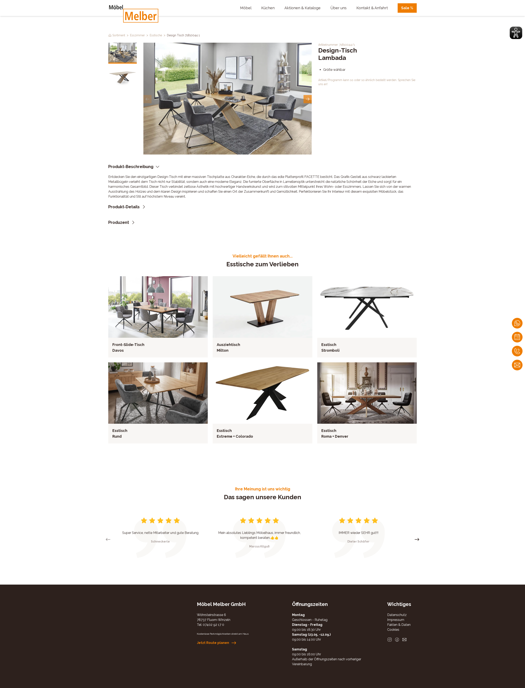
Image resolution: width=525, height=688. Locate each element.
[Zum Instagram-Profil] (389, 639)
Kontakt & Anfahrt (372, 8)
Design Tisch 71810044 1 (183, 35)
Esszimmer (137, 35)
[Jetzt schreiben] (517, 323)
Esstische (156, 35)
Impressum (395, 620)
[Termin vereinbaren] (517, 337)
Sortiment (118, 35)
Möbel (245, 8)
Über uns (338, 8)
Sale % (407, 8)
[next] (308, 99)
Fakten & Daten (399, 625)
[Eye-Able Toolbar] (516, 32)
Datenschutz (397, 615)
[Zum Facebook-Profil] (397, 639)
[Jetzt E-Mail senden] (404, 639)
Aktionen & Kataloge (302, 8)
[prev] (147, 99)
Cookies (393, 630)
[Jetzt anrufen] (517, 351)
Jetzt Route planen (213, 643)
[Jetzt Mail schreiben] (517, 365)
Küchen (268, 8)
